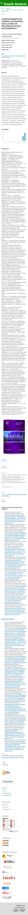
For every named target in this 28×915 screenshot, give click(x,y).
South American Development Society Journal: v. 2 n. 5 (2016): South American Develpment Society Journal (15, 711)
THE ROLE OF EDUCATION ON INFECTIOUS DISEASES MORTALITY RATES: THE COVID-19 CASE (15, 608)
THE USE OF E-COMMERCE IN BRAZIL (15, 596)
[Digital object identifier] (7, 858)
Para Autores (5, 807)
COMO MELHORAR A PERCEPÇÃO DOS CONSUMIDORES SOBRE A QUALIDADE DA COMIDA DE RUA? (15, 548)
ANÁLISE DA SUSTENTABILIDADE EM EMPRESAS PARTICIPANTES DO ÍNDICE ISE (14, 681)
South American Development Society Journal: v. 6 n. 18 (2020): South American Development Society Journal (15, 553)
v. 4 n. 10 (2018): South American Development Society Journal (12, 10)
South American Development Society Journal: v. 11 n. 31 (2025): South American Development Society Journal (15, 645)
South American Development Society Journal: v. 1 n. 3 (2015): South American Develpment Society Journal (15, 748)
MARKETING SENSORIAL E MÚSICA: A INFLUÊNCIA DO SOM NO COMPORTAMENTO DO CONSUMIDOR (15, 670)
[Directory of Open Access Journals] (9, 863)
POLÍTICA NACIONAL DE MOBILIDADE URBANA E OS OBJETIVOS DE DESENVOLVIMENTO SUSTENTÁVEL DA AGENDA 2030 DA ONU (15, 640)
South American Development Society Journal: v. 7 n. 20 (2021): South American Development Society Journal (15, 685)
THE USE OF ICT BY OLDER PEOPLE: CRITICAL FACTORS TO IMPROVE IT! (15, 572)
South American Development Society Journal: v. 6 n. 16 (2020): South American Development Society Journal (15, 538)
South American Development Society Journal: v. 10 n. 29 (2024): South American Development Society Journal (15, 576)
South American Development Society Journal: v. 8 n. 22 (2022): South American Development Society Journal (15, 613)
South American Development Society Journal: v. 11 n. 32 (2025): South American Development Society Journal (15, 565)
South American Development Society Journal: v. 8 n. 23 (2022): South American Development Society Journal (15, 736)
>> (3, 753)
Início (3, 8)
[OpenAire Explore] (5, 873)
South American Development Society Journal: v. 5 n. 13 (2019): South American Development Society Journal (15, 591)
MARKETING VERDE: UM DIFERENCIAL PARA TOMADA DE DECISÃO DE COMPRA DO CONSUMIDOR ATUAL (15, 744)
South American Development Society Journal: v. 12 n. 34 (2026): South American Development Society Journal (15, 521)
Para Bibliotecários (6, 809)
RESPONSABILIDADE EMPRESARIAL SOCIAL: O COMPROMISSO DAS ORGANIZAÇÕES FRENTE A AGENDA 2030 (15, 696)
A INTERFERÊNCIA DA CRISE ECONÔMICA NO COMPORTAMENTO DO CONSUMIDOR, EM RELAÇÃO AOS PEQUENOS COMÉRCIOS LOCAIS (15, 706)
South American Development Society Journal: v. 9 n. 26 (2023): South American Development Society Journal (15, 699)
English (4, 791)
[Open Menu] (1, 3)
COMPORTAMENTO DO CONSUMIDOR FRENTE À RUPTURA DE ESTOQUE (15, 588)
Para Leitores (5, 804)
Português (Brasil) (7, 795)
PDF (5, 460)
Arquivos (8, 8)
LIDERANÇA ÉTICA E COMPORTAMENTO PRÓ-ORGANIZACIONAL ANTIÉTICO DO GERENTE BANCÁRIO (14, 731)
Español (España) (6, 793)
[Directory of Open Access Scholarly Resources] (7, 893)
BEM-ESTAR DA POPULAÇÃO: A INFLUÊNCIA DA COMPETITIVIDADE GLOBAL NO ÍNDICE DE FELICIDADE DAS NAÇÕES (15, 561)
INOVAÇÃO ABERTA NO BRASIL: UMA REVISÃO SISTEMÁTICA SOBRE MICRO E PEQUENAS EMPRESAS (15, 516)
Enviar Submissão (7, 781)
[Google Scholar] (7, 899)
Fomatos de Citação (7, 487)
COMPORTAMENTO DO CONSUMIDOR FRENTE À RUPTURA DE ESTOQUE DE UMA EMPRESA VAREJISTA (15, 533)
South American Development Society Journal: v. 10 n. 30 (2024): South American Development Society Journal (15, 600)
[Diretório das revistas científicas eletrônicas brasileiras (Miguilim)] (7, 869)
